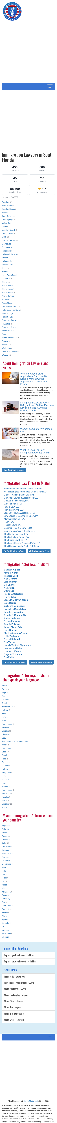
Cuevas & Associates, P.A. (16, 500)
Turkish (5, 807)
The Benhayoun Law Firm (16, 533)
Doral (4, 236)
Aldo (10, 578)
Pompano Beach (9, 327)
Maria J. (11, 572)
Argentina (6, 825)
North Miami (7, 303)
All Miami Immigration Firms (39, 551)
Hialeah (5, 257)
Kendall (5, 271)
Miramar (5, 299)
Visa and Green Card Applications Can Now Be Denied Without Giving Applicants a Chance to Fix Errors (34, 379)
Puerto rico (6, 905)
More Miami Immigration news (14, 470)
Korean (5, 783)
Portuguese (7, 724)
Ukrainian (6, 734)
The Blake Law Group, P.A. (16, 536)
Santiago (12, 569)
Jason (16, 599)
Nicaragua (6, 891)
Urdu (4, 737)
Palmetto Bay (7, 316)
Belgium (5, 829)
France (5, 857)
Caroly (12, 617)
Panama (5, 895)
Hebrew (5, 710)
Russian (5, 727)
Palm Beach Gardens (11, 310)
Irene (10, 630)
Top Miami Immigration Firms (14, 551)
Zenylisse (13, 611)
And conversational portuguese (15, 741)
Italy (3, 881)
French (5, 696)
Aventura (6, 202)
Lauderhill (6, 278)
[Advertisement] (28, 53)
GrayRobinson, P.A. (13, 503)
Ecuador (5, 850)
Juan (10, 602)
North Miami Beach (10, 306)
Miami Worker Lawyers (14, 1019)
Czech (4, 755)
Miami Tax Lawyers (12, 1007)
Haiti (4, 867)
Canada (5, 836)
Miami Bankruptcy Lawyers (16, 995)
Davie (4, 226)
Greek (4, 703)
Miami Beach (7, 285)
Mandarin (6, 786)
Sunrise (5, 341)
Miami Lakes (7, 289)
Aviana (12, 620)
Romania (6, 909)
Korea (4, 884)
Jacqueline (13, 648)
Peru (4, 902)
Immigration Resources (14, 976)
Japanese (6, 779)
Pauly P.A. (9, 521)
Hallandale (6, 250)
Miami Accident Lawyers (15, 988)
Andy (9, 587)
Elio (10, 642)
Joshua (11, 581)
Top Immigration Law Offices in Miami (21, 961)
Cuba (4, 843)
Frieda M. (13, 593)
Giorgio (12, 624)
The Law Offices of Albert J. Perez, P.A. (22, 542)
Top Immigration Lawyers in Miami (19, 955)
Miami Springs (8, 296)
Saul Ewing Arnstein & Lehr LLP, (19, 530)
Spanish (5, 730)
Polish (4, 720)
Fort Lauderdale (9, 240)
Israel (4, 877)
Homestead (7, 264)
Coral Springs (7, 219)
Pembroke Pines (9, 320)
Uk (3, 926)
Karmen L (12, 651)
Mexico (5, 888)
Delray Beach (7, 233)
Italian (4, 717)
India (4, 870)
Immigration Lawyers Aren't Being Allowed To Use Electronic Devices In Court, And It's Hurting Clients (37, 406)
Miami (4, 282)
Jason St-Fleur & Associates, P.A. (19, 512)
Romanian (6, 793)
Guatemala (6, 863)
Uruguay (5, 930)
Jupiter (5, 268)
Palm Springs (7, 313)
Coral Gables (7, 216)
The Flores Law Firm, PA (15, 539)
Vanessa (11, 575)
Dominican (6, 846)
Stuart (4, 334)
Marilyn (16, 633)
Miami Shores (8, 292)
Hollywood (6, 261)
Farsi (4, 758)
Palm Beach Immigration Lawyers (19, 982)
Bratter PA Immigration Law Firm (19, 494)
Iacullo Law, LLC (11, 506)
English (5, 692)
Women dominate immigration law (36, 430)
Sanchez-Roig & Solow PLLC (18, 527)
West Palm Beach (9, 351)
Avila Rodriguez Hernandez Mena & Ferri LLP (25, 491)
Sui (9, 584)
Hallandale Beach (9, 254)
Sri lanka (5, 923)
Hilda (12, 636)
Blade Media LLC (31, 1101)
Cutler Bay (6, 223)
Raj (10, 596)
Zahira (13, 627)
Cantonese (6, 748)
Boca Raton (7, 205)
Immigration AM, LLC (14, 509)
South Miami (7, 330)
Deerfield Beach (8, 230)
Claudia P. (15, 615)
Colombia (6, 839)
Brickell (5, 212)
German (5, 699)
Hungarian (6, 772)
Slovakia (5, 916)
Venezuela (6, 933)
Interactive (15, 608)
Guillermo (14, 605)
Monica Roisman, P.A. (14, 518)
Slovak (5, 800)
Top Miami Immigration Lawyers (15, 662)
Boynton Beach (8, 209)
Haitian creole (8, 706)
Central (13, 639)
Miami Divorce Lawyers (14, 1001)
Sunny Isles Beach (9, 337)
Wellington (6, 348)
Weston (5, 355)
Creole (5, 689)
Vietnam (5, 936)
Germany (6, 860)
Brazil (4, 832)
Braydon (13, 654)
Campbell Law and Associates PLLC (21, 497)
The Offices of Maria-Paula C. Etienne (22, 545)
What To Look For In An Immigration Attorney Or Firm (35, 451)
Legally (17, 645)
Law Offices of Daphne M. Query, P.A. (21, 515)
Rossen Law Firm (12, 524)
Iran (3, 874)
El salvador (6, 853)
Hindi (4, 713)
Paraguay (6, 898)
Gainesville (6, 243)
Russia (5, 912)
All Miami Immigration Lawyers (41, 662)
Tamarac (5, 344)
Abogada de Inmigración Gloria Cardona (23, 488)
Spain (4, 919)
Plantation (6, 323)
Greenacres (7, 247)
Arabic (4, 685)
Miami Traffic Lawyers (14, 1013)
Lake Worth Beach (9, 275)
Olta (9, 590)
